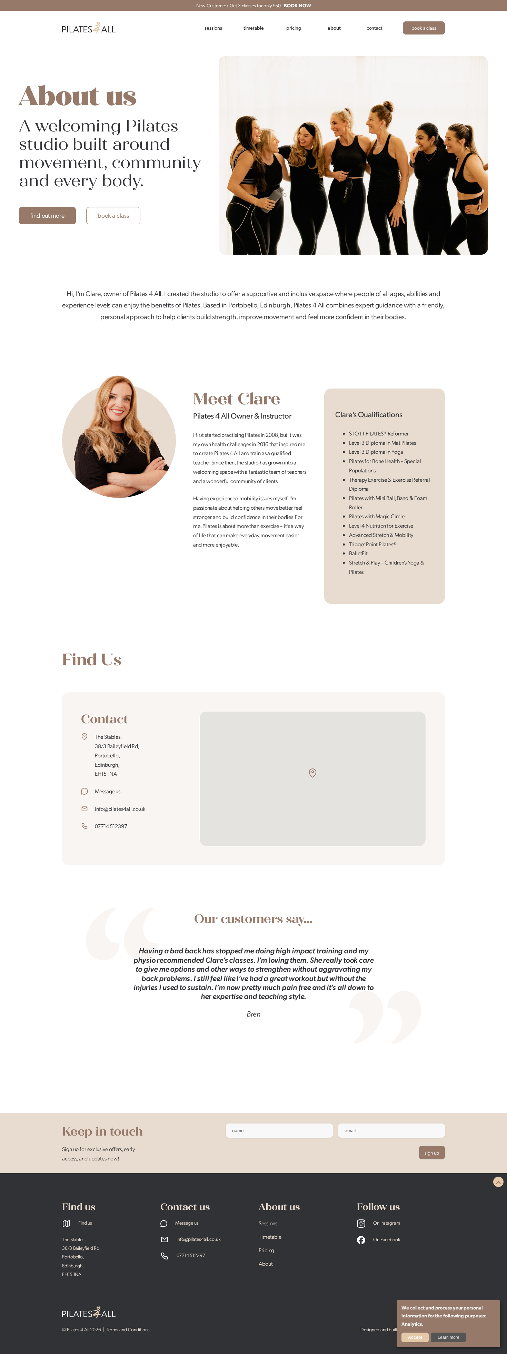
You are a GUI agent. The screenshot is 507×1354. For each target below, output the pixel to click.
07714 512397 (111, 826)
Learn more (448, 1337)
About (334, 27)
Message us (107, 791)
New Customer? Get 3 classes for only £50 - (253, 5)
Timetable (253, 27)
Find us (84, 1222)
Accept (415, 1337)
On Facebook (386, 1239)
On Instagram (386, 1222)
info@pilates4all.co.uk (120, 808)
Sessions (213, 27)
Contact (374, 27)
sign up (432, 1152)
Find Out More (47, 215)
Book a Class (113, 215)
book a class (423, 27)
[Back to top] (498, 1182)
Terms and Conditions (128, 1329)
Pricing (293, 27)
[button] (312, 773)
